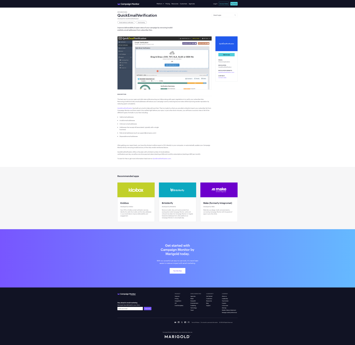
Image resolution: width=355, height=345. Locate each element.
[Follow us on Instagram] (188, 322)
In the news (225, 305)
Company (225, 293)
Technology (193, 308)
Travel (191, 310)
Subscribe (148, 308)
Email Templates (179, 305)
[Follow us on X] (182, 322)
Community (210, 293)
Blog (207, 303)
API (176, 303)
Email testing (141, 22)
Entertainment (194, 303)
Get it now (226, 55)
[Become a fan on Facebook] (185, 322)
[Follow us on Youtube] (175, 322)
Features (177, 296)
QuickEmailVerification (124, 108)
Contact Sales (224, 4)
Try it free (234, 4)
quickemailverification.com (226, 72)
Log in (215, 4)
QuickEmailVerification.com (162, 158)
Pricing (167, 4)
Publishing (193, 305)
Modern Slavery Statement (229, 310)
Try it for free (177, 271)
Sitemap (224, 308)
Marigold (175, 332)
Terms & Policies (195, 322)
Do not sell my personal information (209, 322)
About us (224, 296)
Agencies (192, 4)
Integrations (178, 301)
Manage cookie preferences (229, 312)
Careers (224, 303)
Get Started (209, 296)
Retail (191, 298)
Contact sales (222, 77)
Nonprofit (193, 301)
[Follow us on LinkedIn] (178, 322)
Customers (183, 4)
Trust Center (225, 301)
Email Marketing (195, 293)
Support (208, 305)
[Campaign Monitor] (126, 294)
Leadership (225, 298)
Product (177, 293)
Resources (174, 4)
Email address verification (126, 22)
